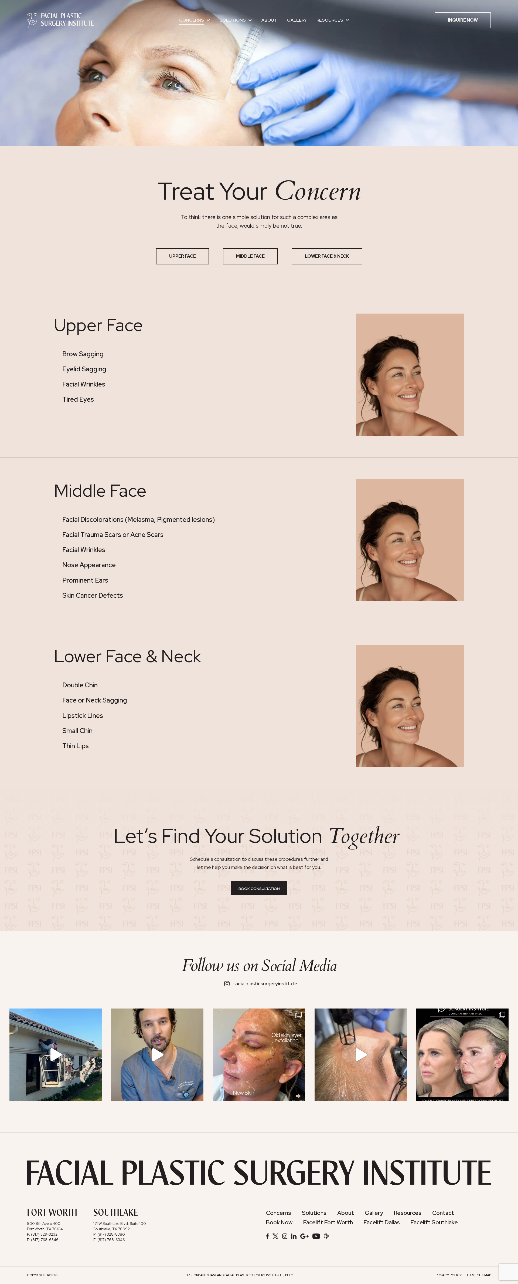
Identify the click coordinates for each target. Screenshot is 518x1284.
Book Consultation (259, 888)
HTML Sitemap (479, 1275)
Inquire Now (463, 20)
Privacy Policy (449, 1275)
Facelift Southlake (434, 1222)
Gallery (297, 20)
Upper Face (182, 256)
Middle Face (250, 256)
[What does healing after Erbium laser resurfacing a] (259, 1055)
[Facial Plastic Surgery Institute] (60, 20)
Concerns (191, 20)
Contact (443, 1212)
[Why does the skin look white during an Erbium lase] (361, 1055)
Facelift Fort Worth (328, 1222)
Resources (329, 20)
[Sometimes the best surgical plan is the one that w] (157, 1055)
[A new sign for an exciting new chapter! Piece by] (55, 1055)
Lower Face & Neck (327, 256)
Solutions (233, 20)
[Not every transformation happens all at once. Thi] (462, 1055)
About (269, 20)
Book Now (279, 1222)
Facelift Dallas (382, 1222)
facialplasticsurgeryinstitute (265, 983)
